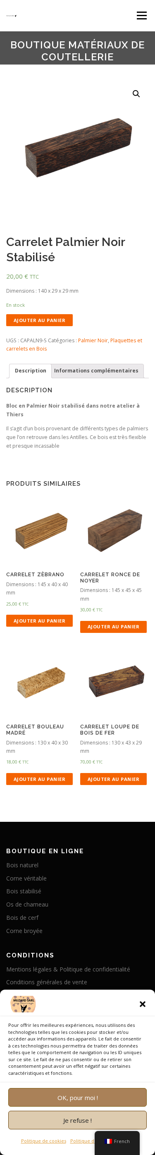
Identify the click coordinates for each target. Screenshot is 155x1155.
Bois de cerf (22, 917)
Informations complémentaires (96, 370)
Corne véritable (26, 878)
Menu (141, 15)
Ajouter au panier (40, 320)
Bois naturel (22, 865)
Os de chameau (27, 904)
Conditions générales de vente (46, 982)
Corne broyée (24, 931)
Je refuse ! (77, 1120)
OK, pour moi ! (77, 1097)
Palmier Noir (93, 340)
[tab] (30, 371)
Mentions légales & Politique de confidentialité (68, 969)
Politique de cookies (43, 1141)
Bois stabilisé (23, 891)
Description (30, 370)
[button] (142, 1004)
